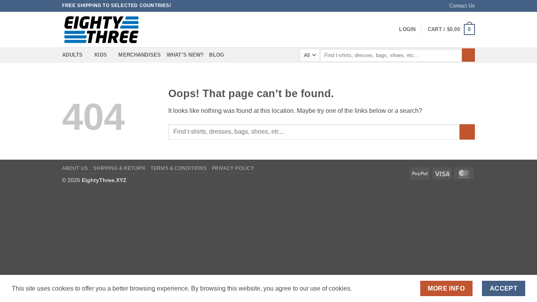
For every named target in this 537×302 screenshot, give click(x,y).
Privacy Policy (233, 168)
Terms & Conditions (178, 168)
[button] (407, 29)
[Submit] (468, 55)
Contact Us (462, 6)
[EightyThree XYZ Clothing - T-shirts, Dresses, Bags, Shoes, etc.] (101, 29)
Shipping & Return (119, 168)
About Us (75, 168)
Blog (216, 55)
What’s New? (185, 55)
